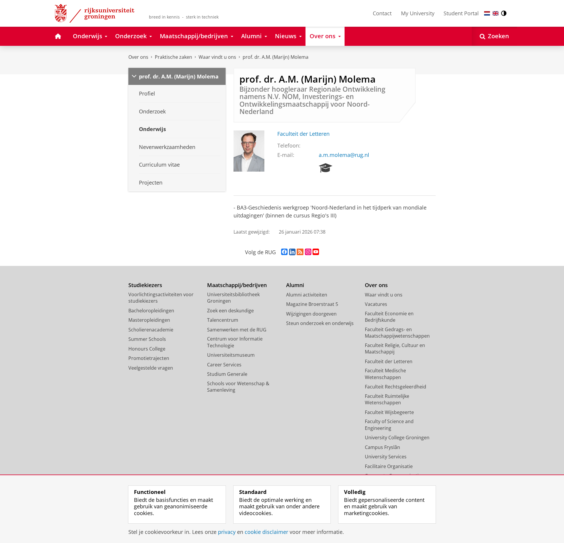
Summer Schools (147, 339)
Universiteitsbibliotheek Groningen (233, 297)
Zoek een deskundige (230, 310)
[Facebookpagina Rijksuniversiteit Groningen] (284, 252)
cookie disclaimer (266, 532)
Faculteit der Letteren (303, 133)
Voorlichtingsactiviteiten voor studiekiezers (161, 297)
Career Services (224, 364)
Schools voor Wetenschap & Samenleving (238, 386)
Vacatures (376, 304)
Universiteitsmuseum (231, 355)
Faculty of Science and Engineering (389, 424)
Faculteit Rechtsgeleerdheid (395, 386)
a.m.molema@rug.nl (344, 155)
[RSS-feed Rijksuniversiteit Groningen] (300, 252)
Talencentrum (222, 320)
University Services (386, 456)
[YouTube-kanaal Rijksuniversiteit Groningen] (316, 252)
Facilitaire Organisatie (389, 466)
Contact (382, 13)
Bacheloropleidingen (151, 310)
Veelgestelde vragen (150, 368)
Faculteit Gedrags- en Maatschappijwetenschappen (397, 332)
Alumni (295, 285)
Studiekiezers (145, 285)
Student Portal (461, 13)
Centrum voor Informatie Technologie (235, 342)
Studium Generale (227, 374)
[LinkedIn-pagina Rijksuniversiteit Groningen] (292, 252)
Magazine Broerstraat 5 (312, 304)
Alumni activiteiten (306, 294)
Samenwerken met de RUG (236, 329)
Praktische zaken (173, 57)
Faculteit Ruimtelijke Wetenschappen (387, 399)
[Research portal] (326, 168)
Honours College (146, 349)
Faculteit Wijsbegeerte (389, 412)
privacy (227, 532)
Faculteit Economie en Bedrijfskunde (389, 317)
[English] (495, 13)
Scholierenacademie (150, 329)
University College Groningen (397, 437)
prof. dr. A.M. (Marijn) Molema (275, 57)
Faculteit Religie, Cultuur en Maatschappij (395, 348)
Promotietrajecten (148, 358)
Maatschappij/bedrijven (237, 285)
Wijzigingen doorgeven (311, 314)
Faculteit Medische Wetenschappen (385, 374)
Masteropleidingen (149, 320)
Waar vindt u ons (217, 57)
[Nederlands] (487, 13)
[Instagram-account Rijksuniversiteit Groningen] (308, 252)
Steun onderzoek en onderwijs (320, 323)
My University (417, 13)
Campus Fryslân (382, 447)
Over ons (138, 57)
